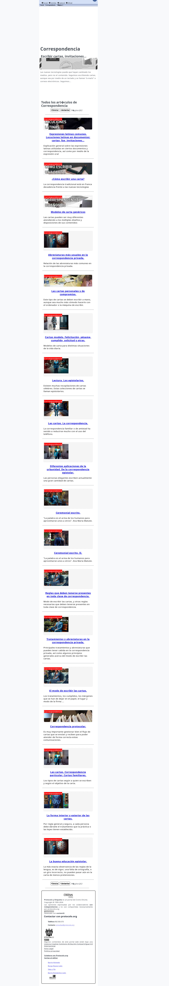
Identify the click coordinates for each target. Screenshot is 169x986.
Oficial (70, 3)
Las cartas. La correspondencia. (68, 423)
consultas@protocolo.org (64, 925)
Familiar (53, 3)
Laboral (62, 3)
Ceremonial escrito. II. (68, 552)
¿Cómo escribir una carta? (68, 178)
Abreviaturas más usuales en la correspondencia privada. (68, 256)
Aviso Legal (48, 949)
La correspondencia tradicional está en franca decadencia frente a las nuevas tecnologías (68, 185)
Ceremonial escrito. (68, 512)
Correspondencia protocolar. (68, 726)
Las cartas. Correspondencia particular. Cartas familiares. (68, 773)
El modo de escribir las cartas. (68, 690)
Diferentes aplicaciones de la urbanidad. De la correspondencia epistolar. (68, 469)
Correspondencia (53, 119)
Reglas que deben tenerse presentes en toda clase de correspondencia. (68, 594)
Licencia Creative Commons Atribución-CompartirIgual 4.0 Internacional (68, 945)
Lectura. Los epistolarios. (68, 380)
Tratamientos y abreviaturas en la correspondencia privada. (68, 640)
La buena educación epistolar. (68, 861)
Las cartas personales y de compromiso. (68, 292)
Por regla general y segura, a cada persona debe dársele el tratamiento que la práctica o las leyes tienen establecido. (67, 827)
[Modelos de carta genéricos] (68, 201)
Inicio (55, 110)
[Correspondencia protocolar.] (68, 716)
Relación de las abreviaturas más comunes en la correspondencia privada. (67, 264)
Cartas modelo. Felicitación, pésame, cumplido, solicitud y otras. (68, 338)
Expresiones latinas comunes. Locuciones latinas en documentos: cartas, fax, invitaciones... (68, 137)
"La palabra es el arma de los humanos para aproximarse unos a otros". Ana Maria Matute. (68, 519)
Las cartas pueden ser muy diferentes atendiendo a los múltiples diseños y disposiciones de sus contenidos (63, 220)
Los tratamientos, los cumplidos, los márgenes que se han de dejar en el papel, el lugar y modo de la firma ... (68, 699)
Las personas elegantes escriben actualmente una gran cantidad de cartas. (68, 479)
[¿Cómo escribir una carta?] (68, 168)
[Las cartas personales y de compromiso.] (68, 281)
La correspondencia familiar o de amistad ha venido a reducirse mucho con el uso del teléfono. (67, 431)
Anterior (65, 110)
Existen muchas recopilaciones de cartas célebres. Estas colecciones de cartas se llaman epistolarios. (65, 388)
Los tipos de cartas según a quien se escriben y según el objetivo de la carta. (67, 782)
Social (45, 3)
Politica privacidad (52, 951)
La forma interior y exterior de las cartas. (68, 817)
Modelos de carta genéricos (68, 211)
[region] (68, 26)
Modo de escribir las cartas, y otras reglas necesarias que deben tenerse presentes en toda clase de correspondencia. (67, 604)
